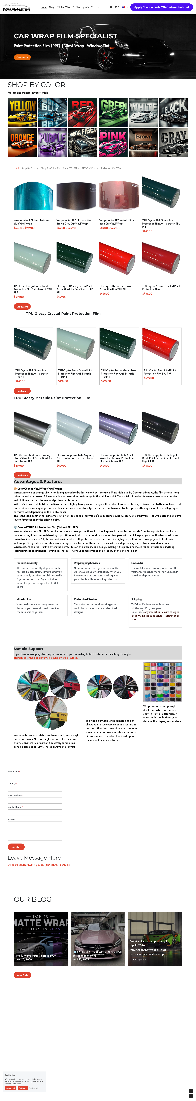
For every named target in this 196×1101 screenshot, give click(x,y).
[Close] (130, 538)
